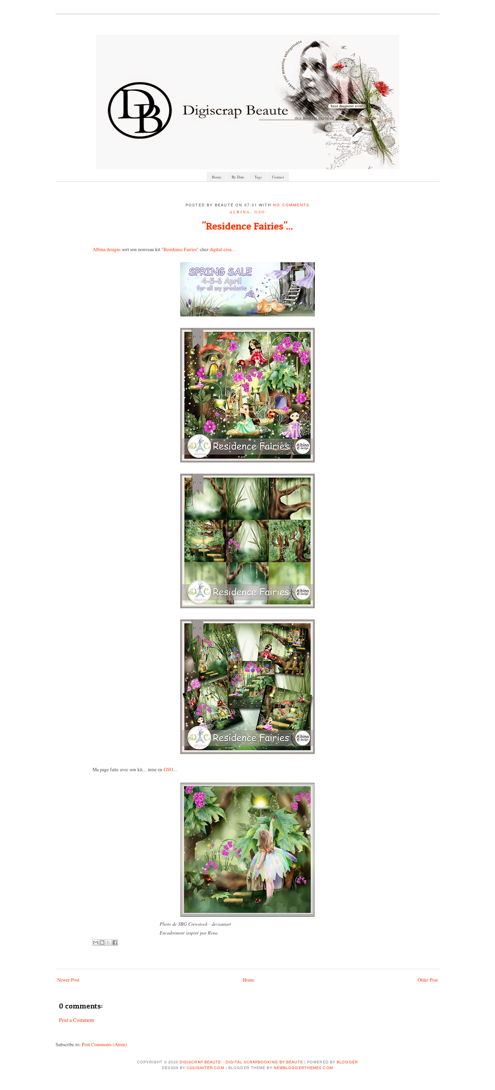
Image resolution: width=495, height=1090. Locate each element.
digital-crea (220, 249)
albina (240, 211)
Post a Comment (76, 1019)
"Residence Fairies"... (247, 226)
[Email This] (95, 942)
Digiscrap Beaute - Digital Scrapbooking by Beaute (241, 1061)
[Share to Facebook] (114, 942)
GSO (260, 211)
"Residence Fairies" (180, 249)
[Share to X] (108, 942)
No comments (291, 204)
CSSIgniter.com (205, 1067)
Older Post (428, 980)
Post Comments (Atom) (104, 1044)
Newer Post (68, 980)
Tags (258, 176)
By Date (238, 176)
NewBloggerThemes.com (303, 1067)
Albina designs (107, 249)
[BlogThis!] (102, 942)
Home (216, 176)
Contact (278, 176)
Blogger (347, 1061)
